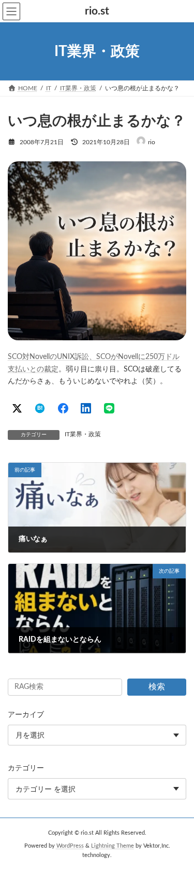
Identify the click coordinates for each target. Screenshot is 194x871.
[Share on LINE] (109, 408)
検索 (156, 687)
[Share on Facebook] (63, 408)
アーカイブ (26, 714)
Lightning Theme (112, 846)
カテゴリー (26, 768)
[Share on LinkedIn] (86, 408)
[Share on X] (17, 408)
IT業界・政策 (83, 434)
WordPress (70, 846)
